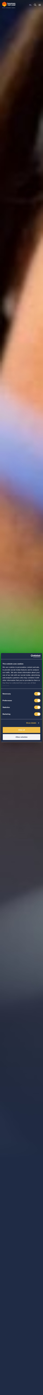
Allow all (21, 730)
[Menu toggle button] (40, 4)
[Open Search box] (35, 5)
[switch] (37, 700)
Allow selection (22, 737)
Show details (31, 723)
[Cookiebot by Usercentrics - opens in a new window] (30, 656)
